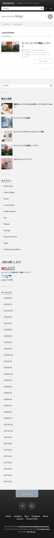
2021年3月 (8, 323)
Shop (26, 516)
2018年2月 (8, 412)
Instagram (36, 516)
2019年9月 (8, 361)
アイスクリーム (29, 52)
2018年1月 (8, 418)
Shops (6, 243)
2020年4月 (8, 342)
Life (5, 218)
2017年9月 (8, 437)
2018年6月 (8, 399)
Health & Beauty (10, 211)
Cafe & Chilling (9, 192)
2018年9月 (8, 380)
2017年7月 (8, 450)
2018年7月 (8, 393)
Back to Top (27, 494)
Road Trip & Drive (10, 237)
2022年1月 (8, 304)
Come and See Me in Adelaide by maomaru (33, 526)
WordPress (31, 532)
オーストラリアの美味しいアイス (26, 145)
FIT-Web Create (43, 529)
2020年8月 (8, 330)
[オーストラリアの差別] (7, 122)
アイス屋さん (26, 54)
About (45, 516)
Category (18, 516)
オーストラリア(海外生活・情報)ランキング (16, 272)
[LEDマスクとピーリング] (7, 163)
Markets (7, 224)
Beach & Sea (8, 186)
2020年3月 (8, 349)
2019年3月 (8, 368)
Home (8, 516)
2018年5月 (8, 406)
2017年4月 (8, 469)
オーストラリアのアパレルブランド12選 (29, 132)
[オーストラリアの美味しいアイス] (7, 150)
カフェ (26, 57)
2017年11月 (8, 431)
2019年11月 (8, 355)
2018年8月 (8, 387)
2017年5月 (8, 463)
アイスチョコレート (42, 52)
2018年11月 (8, 374)
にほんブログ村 (7, 280)
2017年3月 (8, 475)
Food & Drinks (39, 50)
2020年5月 (8, 336)
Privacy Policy (32, 519)
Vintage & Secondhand (12, 249)
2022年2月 (8, 298)
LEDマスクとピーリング (23, 159)
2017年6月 (8, 456)
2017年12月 (8, 425)
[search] (42, 8)
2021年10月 (8, 311)
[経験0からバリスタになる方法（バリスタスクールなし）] (7, 108)
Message (7, 230)
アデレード (36, 54)
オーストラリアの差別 (22, 118)
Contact (19, 519)
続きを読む (43, 61)
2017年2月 (8, 481)
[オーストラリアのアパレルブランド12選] (7, 136)
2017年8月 (8, 444)
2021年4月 (8, 317)
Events (6, 199)
